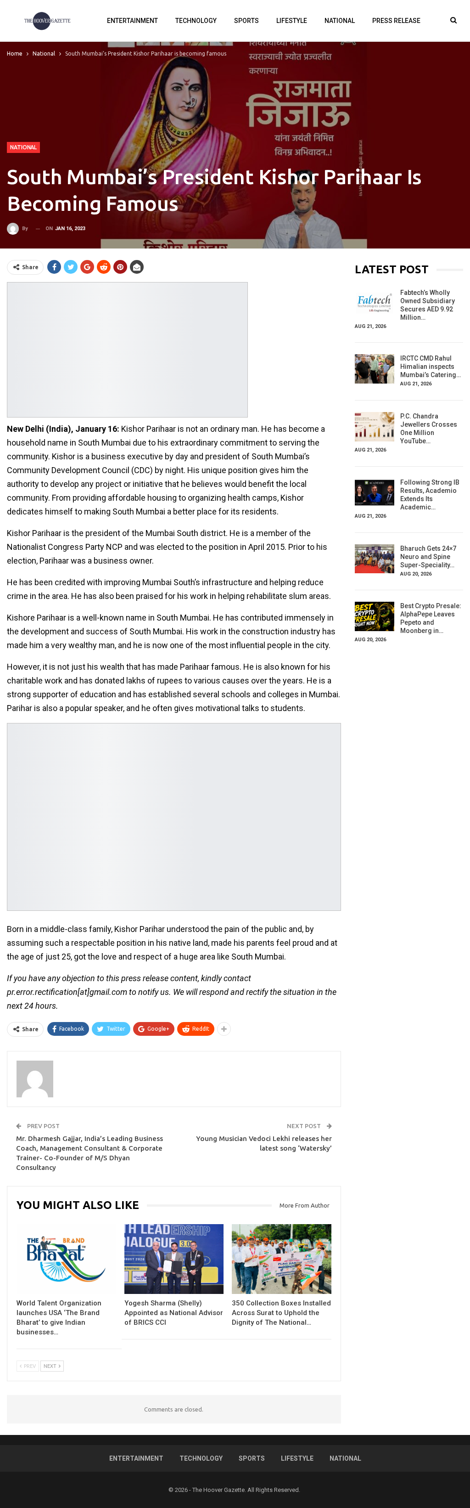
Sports (246, 20)
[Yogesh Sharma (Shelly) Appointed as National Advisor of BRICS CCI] (174, 1259)
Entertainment (132, 20)
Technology (196, 20)
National (340, 20)
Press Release (396, 20)
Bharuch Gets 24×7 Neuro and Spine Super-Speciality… (428, 557)
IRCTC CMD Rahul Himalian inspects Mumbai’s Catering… (430, 366)
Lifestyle (291, 20)
